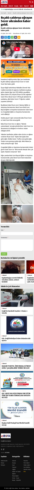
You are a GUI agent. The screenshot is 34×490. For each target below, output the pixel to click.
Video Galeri (27, 465)
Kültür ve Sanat (16, 471)
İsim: (2, 230)
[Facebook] (2, 37)
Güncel (11, 6)
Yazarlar (26, 460)
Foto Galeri (27, 463)
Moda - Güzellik (16, 480)
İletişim (3, 465)
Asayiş (16, 6)
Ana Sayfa (4, 6)
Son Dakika (27, 467)
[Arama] (30, 2)
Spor (21, 6)
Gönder (4, 254)
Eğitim (14, 473)
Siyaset (26, 6)
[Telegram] (8, 37)
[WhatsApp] (12, 37)
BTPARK (7, 452)
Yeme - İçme (15, 478)
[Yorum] (18, 37)
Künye (2, 463)
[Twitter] (5, 37)
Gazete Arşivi (27, 469)
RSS (25, 471)
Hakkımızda (4, 460)
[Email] (15, 37)
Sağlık (32, 6)
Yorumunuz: (4, 237)
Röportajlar (15, 476)
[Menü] (32, 2)
